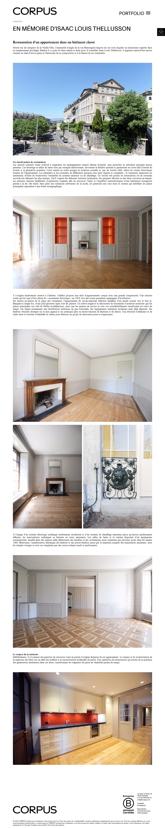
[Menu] (148, 13)
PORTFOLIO (131, 13)
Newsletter (141, 809)
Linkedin (140, 803)
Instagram (141, 805)
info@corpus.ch (143, 800)
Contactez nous (143, 811)
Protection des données (56, 825)
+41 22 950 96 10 (144, 798)
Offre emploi (142, 813)
